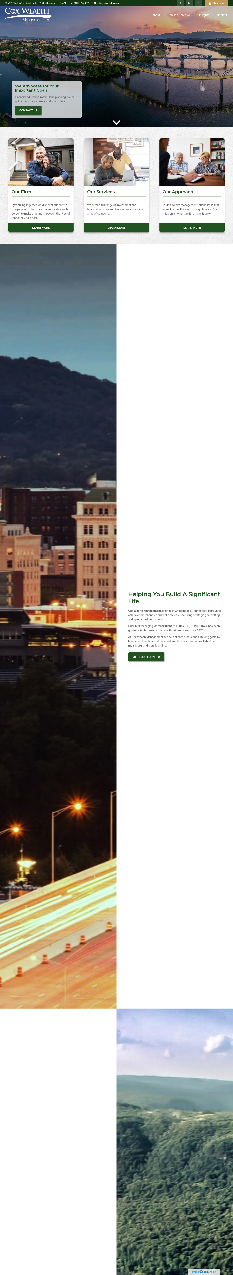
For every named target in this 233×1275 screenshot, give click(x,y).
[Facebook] (198, 3)
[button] (156, 15)
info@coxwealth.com (108, 3)
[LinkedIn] (189, 3)
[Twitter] (180, 3)
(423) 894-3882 (82, 3)
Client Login (218, 3)
